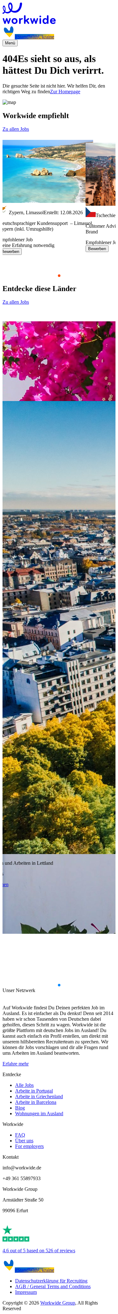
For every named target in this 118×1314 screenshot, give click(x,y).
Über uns (24, 1140)
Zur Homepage (65, 91)
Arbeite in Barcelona (35, 1102)
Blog (20, 1107)
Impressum (26, 1292)
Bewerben (97, 248)
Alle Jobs (24, 1085)
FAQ (20, 1135)
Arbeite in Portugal (34, 1090)
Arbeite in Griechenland (39, 1096)
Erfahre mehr (16, 1063)
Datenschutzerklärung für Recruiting (51, 1280)
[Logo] (59, 14)
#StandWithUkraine (34, 36)
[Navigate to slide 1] (59, 275)
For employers (29, 1146)
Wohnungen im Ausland (39, 1113)
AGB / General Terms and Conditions (53, 1286)
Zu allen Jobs (16, 129)
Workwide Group (57, 1302)
